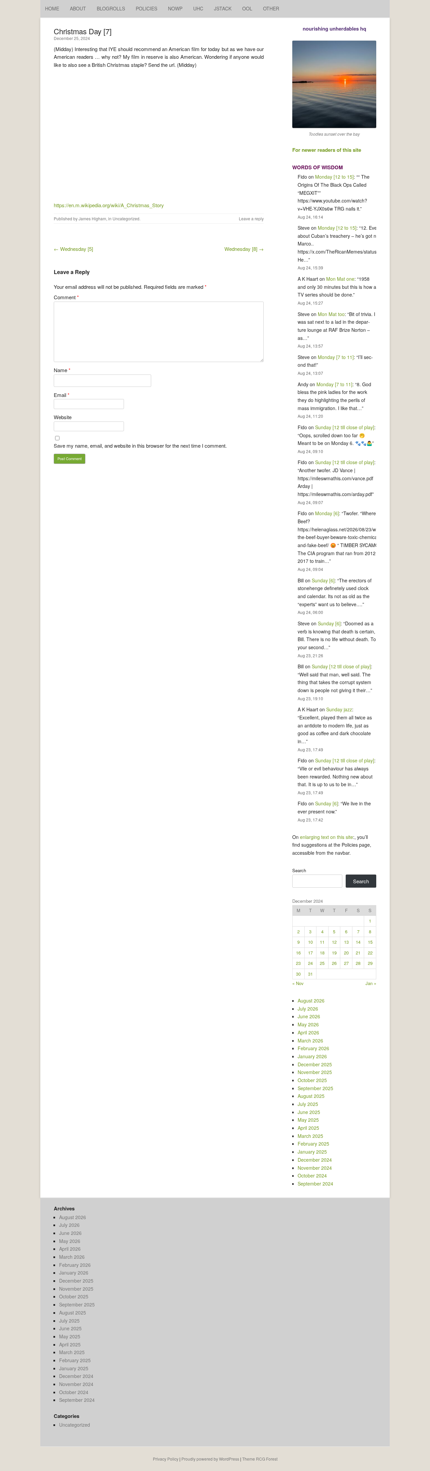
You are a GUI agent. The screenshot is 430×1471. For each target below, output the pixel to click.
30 (298, 974)
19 (334, 952)
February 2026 (313, 1048)
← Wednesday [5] (73, 248)
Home (52, 8)
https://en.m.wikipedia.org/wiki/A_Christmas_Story (109, 205)
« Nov (298, 983)
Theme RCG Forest (259, 1459)
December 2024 (315, 1159)
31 (310, 974)
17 (310, 952)
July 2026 (308, 1008)
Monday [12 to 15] (334, 176)
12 (334, 942)
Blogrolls (111, 8)
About (78, 8)
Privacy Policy (165, 1459)
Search (299, 870)
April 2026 (308, 1032)
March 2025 (310, 1135)
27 (346, 963)
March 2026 (310, 1040)
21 (358, 952)
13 (346, 942)
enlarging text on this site (326, 837)
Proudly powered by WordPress (210, 1459)
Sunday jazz (339, 709)
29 (370, 963)
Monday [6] (327, 513)
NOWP (175, 8)
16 (298, 952)
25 (322, 963)
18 (322, 952)
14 (358, 942)
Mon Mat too (331, 314)
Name (62, 369)
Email (62, 394)
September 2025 (315, 1088)
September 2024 (315, 1183)
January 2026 (312, 1056)
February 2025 (313, 1143)
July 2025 (308, 1104)
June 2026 (309, 1016)
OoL (247, 8)
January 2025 (312, 1151)
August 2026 (311, 1000)
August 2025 (311, 1096)
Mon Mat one (340, 278)
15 (370, 942)
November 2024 (315, 1167)
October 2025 (312, 1080)
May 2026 (308, 1024)
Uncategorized (126, 218)
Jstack (222, 8)
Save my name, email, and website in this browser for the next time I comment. (140, 445)
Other (271, 8)
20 (346, 952)
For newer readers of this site (326, 149)
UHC (198, 8)
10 (310, 942)
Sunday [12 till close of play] (344, 427)
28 (358, 963)
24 (310, 963)
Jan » (371, 983)
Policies (146, 8)
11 (322, 942)
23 (298, 963)
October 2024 (312, 1175)
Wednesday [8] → (244, 248)
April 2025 (308, 1127)
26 (334, 963)
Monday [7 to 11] (336, 357)
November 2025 (315, 1072)
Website (63, 416)
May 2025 (308, 1119)
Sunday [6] (323, 580)
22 (370, 952)
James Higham (92, 218)
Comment (66, 297)
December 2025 (315, 1064)
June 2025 (309, 1112)
